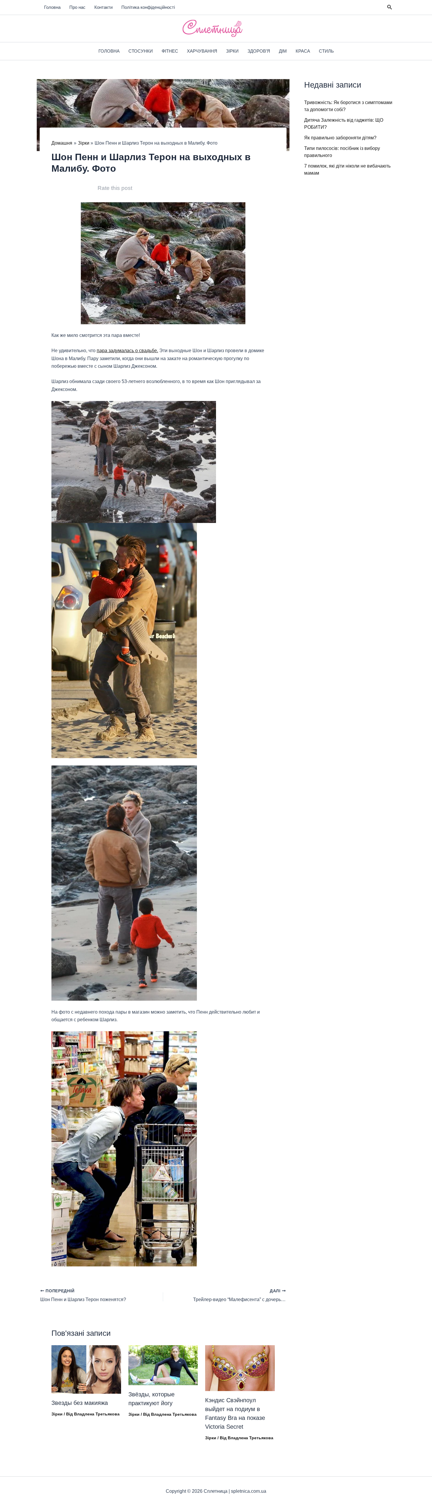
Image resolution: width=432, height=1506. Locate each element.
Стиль (326, 51)
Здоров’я (258, 51)
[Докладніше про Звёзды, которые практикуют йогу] (163, 1364)
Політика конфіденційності (148, 7)
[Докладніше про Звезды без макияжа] (86, 1369)
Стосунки (140, 51)
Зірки (232, 51)
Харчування (202, 51)
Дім (283, 51)
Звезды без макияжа (79, 1403)
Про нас (77, 7)
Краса (303, 51)
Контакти (103, 7)
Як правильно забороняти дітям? (340, 137)
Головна (52, 7)
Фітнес (170, 51)
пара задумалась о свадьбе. (127, 350)
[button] (389, 7)
